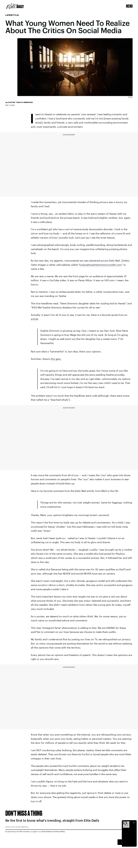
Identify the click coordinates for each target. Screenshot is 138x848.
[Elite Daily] (14, 6)
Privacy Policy (60, 831)
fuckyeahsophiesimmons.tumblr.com (100, 264)
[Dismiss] (134, 822)
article (34, 318)
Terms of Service (47, 831)
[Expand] (125, 822)
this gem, (56, 358)
